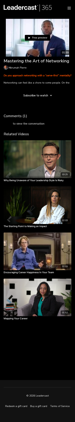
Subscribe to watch (35, 95)
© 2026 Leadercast (37, 396)
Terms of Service (60, 406)
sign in (8, 124)
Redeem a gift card (16, 406)
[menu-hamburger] (69, 8)
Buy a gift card (38, 406)
